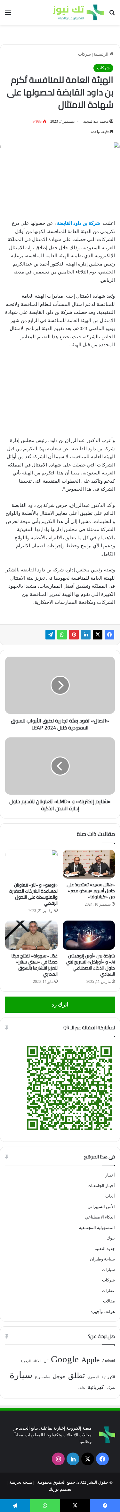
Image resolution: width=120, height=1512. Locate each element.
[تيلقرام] (50, 634)
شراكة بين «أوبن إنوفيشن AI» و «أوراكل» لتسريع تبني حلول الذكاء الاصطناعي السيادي (90, 965)
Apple (90, 1360)
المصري (93, 1377)
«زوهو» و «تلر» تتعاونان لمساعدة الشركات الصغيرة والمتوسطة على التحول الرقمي (33, 894)
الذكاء (37, 1361)
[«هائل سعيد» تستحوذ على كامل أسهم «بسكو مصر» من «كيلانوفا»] (89, 864)
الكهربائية (108, 1377)
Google (65, 1359)
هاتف (81, 1388)
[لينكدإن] (86, 634)
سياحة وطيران (102, 1259)
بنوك (111, 1238)
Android (108, 1361)
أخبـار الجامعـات (101, 1185)
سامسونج (42, 1377)
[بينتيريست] (74, 634)
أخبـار (110, 1175)
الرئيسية (101, 54)
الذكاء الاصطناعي (100, 1217)
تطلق (76, 1376)
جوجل (59, 1376)
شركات (84, 54)
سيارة (21, 1375)
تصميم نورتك (60, 1489)
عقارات (108, 1290)
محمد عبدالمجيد (95, 121)
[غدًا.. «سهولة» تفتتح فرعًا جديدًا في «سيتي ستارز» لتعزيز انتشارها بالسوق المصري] (31, 935)
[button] (12, 365)
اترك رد (60, 1005)
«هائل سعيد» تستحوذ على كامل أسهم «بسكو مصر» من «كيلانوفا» (91, 890)
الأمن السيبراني (101, 1206)
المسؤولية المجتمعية (97, 1227)
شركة (111, 1388)
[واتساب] (62, 634)
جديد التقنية (105, 1248)
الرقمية (25, 1361)
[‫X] (97, 634)
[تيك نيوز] (78, 12)
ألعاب (110, 1196)
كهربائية (96, 1387)
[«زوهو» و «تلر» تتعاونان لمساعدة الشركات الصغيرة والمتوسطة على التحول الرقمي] (31, 864)
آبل (46, 1361)
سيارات (108, 1269)
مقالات (109, 1301)
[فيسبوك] (109, 634)
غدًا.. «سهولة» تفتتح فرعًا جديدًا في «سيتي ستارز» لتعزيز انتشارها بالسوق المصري (35, 965)
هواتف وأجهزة (103, 1311)
